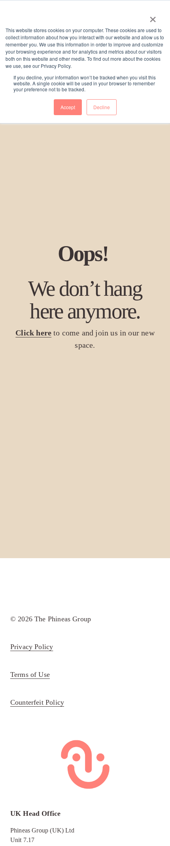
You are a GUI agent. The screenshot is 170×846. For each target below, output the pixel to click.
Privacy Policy (31, 647)
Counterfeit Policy (37, 702)
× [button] (152, 17)
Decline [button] (101, 107)
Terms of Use (30, 674)
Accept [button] (67, 107)
